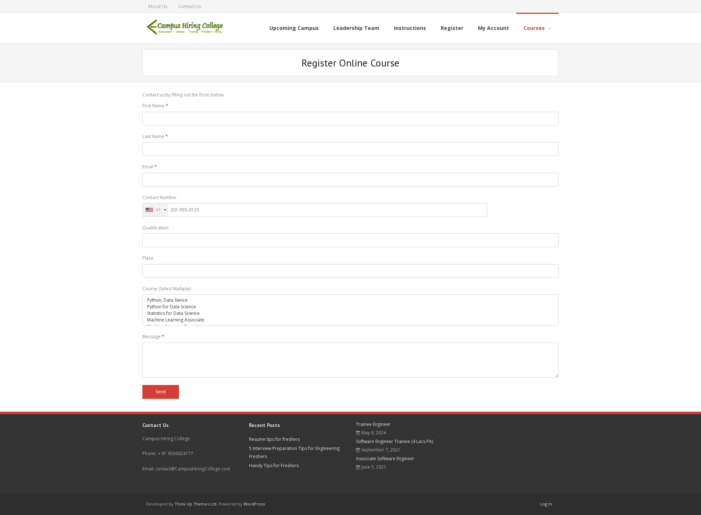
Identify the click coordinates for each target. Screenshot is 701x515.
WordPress (254, 504)
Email (149, 167)
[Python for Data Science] (350, 307)
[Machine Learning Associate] (350, 320)
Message (153, 336)
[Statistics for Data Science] (350, 313)
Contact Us (189, 6)
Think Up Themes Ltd (196, 504)
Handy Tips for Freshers (274, 465)
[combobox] (155, 210)
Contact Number (159, 197)
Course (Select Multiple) (166, 289)
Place (147, 258)
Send (161, 392)
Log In (546, 504)
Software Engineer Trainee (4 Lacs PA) (394, 441)
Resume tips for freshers (274, 439)
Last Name (155, 136)
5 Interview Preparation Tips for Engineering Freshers (294, 452)
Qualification (155, 228)
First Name (155, 106)
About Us (157, 6)
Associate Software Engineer (385, 458)
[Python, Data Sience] (350, 300)
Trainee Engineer (373, 424)
